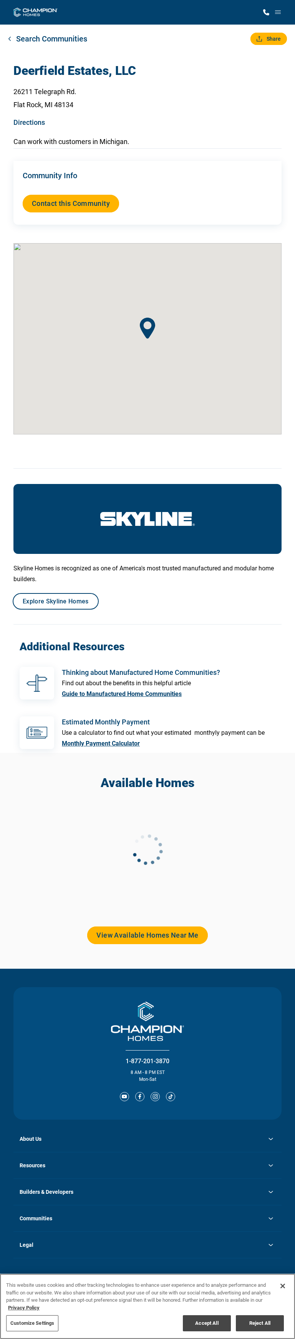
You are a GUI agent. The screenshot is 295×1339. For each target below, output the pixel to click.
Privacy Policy (24, 1308)
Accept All (206, 1323)
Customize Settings (32, 1323)
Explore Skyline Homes (56, 601)
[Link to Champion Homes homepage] (35, 12)
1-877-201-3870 (147, 1061)
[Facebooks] (139, 1096)
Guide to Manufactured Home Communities (122, 694)
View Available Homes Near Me (147, 935)
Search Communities (51, 38)
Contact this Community (71, 203)
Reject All (259, 1323)
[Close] (282, 1286)
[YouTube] (124, 1096)
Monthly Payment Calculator (101, 743)
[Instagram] (155, 1096)
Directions (29, 122)
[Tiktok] (170, 1096)
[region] (147, 1306)
